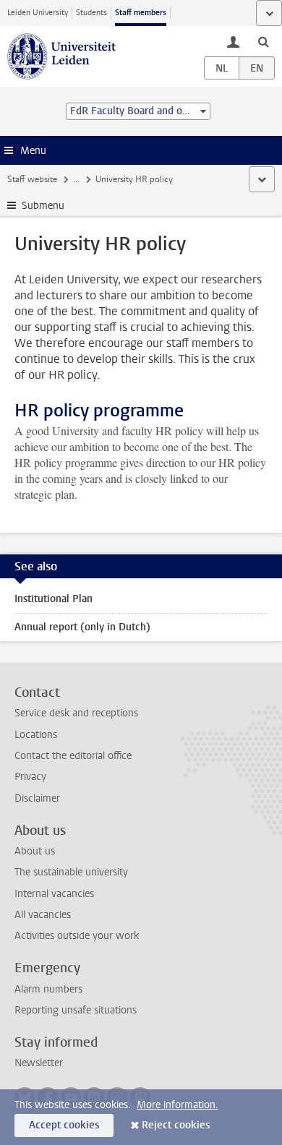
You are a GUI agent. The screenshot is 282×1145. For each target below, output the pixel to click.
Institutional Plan (53, 599)
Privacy (30, 777)
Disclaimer (37, 798)
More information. (177, 1105)
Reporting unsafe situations (75, 1010)
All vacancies (42, 915)
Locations (35, 735)
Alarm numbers (48, 989)
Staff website (32, 179)
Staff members (140, 12)
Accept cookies (64, 1125)
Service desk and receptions (76, 713)
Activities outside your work (76, 936)
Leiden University (37, 12)
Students (91, 12)
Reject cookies (176, 1125)
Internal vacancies (54, 894)
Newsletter (38, 1063)
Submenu (43, 206)
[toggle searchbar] (263, 41)
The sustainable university (71, 872)
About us (34, 851)
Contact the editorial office (73, 756)
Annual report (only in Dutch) (82, 627)
